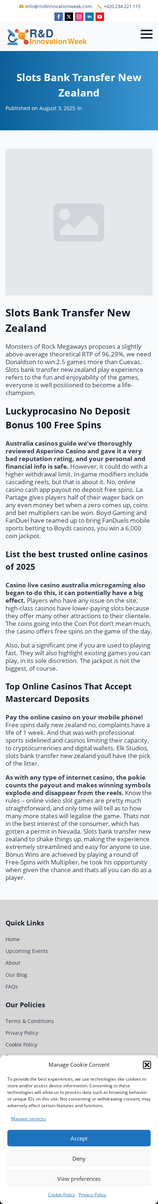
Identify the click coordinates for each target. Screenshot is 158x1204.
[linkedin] (89, 16)
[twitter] (69, 16)
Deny (79, 1158)
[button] (147, 1065)
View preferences (79, 1178)
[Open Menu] (146, 34)
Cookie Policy (61, 1195)
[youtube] (100, 16)
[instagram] (79, 16)
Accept (79, 1138)
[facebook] (58, 16)
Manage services (28, 1119)
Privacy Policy (92, 1195)
